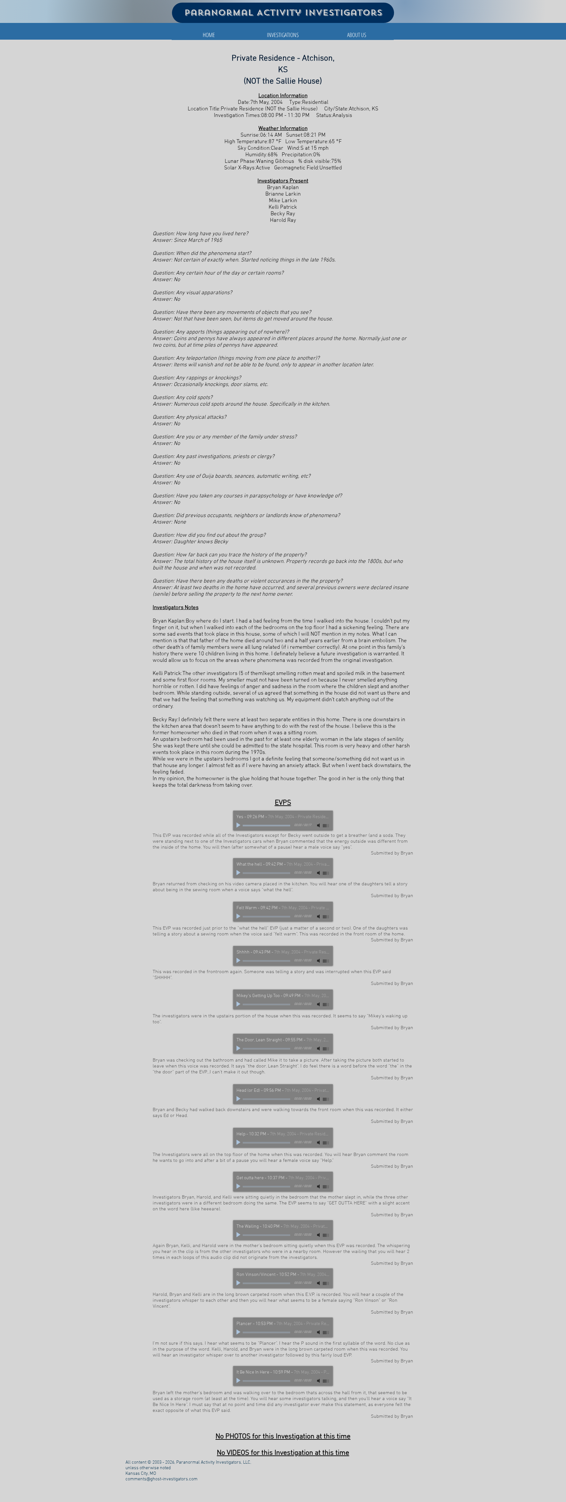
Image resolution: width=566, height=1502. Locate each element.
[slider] (326, 825)
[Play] (239, 825)
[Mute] (319, 825)
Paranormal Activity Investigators (283, 12)
